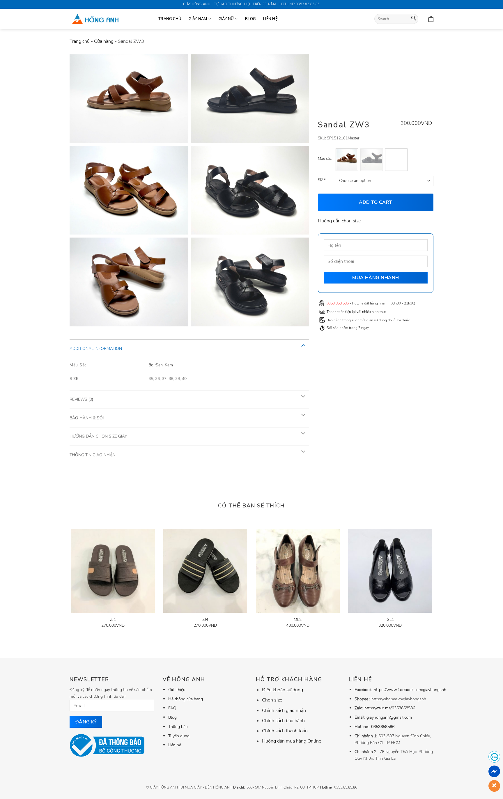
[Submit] (414, 19)
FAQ (172, 708)
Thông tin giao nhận (93, 454)
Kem (169, 364)
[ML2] (298, 571)
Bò (150, 364)
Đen (159, 364)
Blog (250, 19)
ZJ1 (113, 619)
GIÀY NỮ (226, 19)
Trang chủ (80, 41)
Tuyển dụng (178, 736)
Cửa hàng (104, 41)
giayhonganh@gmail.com (389, 717)
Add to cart (375, 202)
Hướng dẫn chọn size (339, 220)
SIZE (321, 180)
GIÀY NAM (198, 19)
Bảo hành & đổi (87, 417)
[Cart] (430, 19)
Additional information (96, 348)
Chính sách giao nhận (284, 710)
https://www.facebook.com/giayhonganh (410, 689)
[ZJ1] (113, 571)
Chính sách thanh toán (285, 731)
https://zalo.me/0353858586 (389, 708)
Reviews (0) (81, 399)
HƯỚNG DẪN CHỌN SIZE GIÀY (98, 436)
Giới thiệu (176, 689)
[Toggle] (303, 345)
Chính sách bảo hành (283, 720)
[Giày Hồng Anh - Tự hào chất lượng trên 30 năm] (110, 19)
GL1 (390, 619)
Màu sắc (325, 159)
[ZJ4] (205, 571)
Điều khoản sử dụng (282, 690)
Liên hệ (270, 19)
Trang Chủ (169, 19)
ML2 (298, 619)
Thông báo (178, 726)
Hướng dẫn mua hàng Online (291, 741)
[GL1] (390, 571)
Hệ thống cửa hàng (185, 699)
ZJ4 (205, 619)
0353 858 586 (338, 303)
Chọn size (272, 700)
